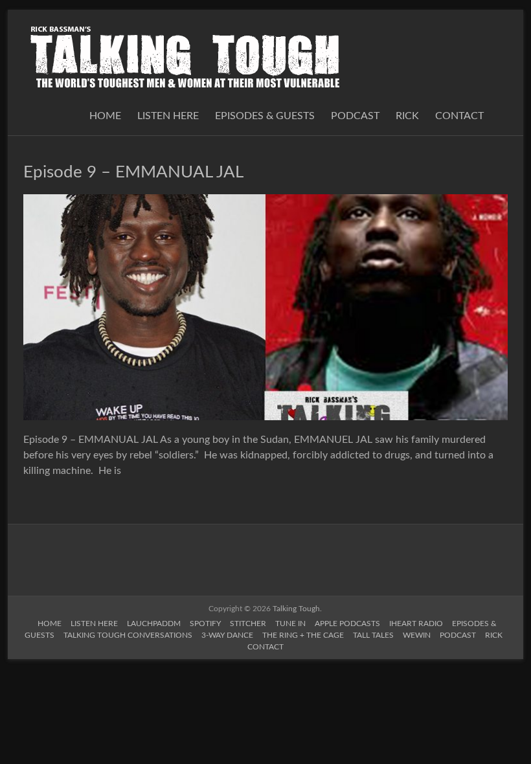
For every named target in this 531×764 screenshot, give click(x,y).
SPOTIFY (205, 623)
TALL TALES (373, 635)
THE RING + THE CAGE (303, 635)
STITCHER (248, 623)
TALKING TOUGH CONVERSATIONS (127, 635)
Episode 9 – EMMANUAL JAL (133, 172)
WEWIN (417, 635)
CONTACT (459, 116)
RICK (407, 116)
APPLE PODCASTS (347, 623)
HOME (105, 116)
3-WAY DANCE (227, 635)
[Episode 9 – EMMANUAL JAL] (265, 201)
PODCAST (355, 116)
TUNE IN (290, 623)
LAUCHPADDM (154, 623)
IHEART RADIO (416, 623)
